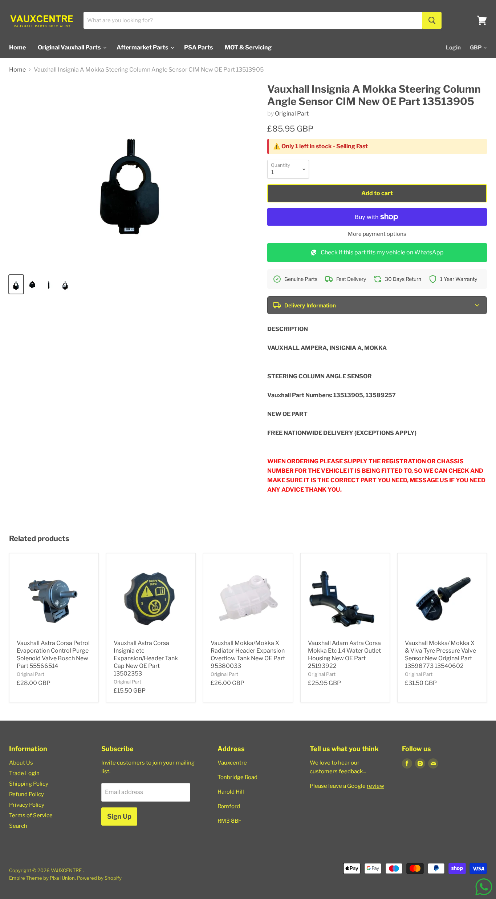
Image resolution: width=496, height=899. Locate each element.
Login (453, 47)
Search (18, 826)
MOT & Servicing (248, 47)
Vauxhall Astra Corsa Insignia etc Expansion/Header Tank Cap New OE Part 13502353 (146, 658)
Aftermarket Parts (143, 47)
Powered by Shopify (99, 878)
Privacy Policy (26, 805)
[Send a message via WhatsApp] (483, 886)
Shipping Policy (28, 784)
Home (17, 47)
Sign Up (119, 816)
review (375, 786)
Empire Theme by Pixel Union (42, 878)
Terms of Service (31, 815)
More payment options (377, 234)
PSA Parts (198, 47)
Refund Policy (26, 794)
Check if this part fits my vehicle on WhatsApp (382, 252)
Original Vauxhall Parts (70, 47)
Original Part (292, 113)
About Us (21, 762)
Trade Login (24, 773)
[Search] (432, 20)
